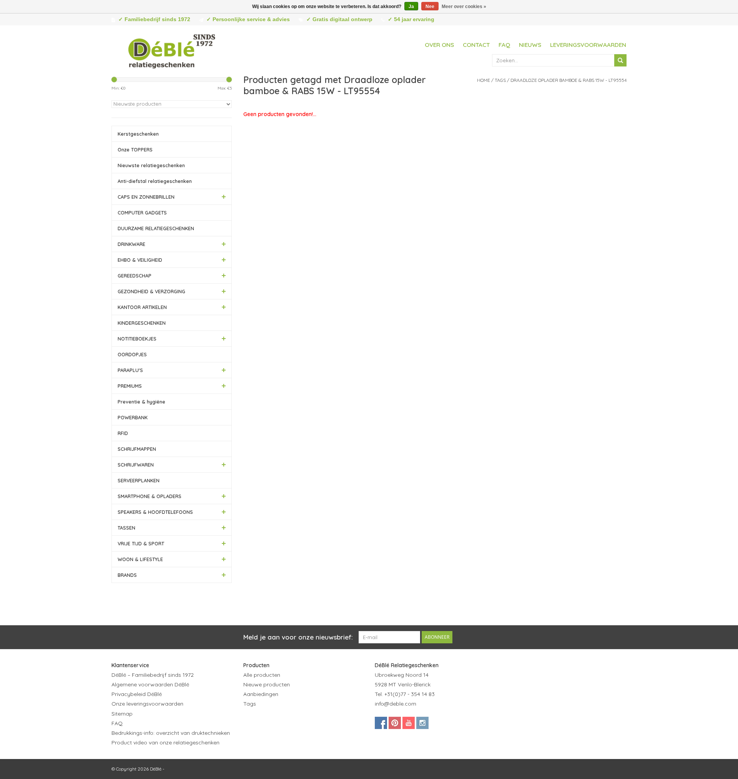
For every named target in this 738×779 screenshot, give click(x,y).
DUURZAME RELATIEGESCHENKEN (156, 228)
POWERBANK (133, 417)
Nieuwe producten (266, 684)
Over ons (439, 44)
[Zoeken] (620, 60)
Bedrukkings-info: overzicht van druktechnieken (170, 732)
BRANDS (127, 575)
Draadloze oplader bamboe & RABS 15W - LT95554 (568, 80)
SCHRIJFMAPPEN (137, 449)
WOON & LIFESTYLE (140, 559)
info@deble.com (395, 703)
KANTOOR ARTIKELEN (142, 307)
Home (483, 80)
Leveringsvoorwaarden (588, 44)
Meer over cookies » (464, 6)
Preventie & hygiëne (141, 402)
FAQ (504, 44)
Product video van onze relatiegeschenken (165, 742)
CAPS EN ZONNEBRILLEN (146, 197)
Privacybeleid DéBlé (136, 694)
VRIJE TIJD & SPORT (141, 543)
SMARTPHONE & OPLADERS (149, 496)
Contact (476, 44)
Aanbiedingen (260, 694)
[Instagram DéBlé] (422, 723)
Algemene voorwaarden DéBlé (150, 684)
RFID (123, 433)
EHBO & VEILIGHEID (140, 260)
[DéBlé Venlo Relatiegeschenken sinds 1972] (171, 50)
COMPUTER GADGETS (142, 212)
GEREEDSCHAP (134, 275)
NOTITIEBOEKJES (137, 339)
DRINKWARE (131, 244)
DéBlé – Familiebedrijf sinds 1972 (152, 674)
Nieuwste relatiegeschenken (151, 165)
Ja (411, 6)
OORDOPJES (132, 354)
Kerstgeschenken (138, 134)
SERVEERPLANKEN (139, 480)
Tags (500, 80)
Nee (430, 6)
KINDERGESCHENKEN (142, 323)
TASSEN (126, 528)
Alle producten (261, 674)
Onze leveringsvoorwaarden (147, 703)
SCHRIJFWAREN (136, 465)
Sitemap (122, 713)
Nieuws (530, 44)
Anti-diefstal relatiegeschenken (155, 181)
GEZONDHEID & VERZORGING (151, 291)
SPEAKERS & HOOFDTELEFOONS (155, 512)
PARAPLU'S (130, 370)
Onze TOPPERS (135, 149)
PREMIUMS (130, 386)
